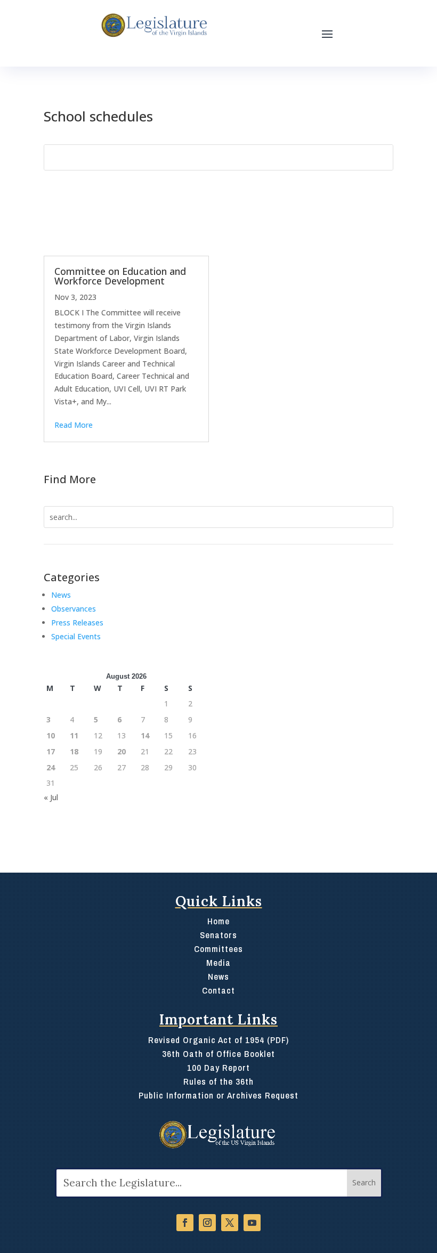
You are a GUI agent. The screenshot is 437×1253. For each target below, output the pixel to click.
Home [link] (218, 921)
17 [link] (50, 751)
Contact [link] (218, 990)
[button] (327, 33)
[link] (153, 25)
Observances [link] (73, 609)
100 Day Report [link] (218, 1067)
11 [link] (74, 735)
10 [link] (50, 735)
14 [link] (145, 735)
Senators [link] (218, 935)
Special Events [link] (76, 636)
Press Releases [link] (77, 622)
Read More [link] (73, 425)
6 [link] (119, 719)
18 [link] (74, 751)
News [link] (61, 595)
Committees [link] (218, 948)
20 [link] (121, 751)
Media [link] (218, 962)
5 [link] (96, 719)
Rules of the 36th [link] (218, 1081)
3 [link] (48, 719)
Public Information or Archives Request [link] (218, 1095)
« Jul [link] (51, 797)
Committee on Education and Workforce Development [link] (120, 276)
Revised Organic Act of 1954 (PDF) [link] (218, 1040)
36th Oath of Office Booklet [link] (218, 1053)
